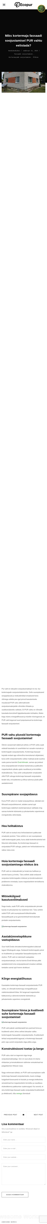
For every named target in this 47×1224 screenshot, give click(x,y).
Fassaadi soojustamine (23, 54)
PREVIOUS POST (10, 1115)
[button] (4, 4)
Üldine (35, 57)
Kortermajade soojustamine (20, 57)
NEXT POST (38, 1115)
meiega (19, 1093)
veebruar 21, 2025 (30, 50)
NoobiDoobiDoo (14, 50)
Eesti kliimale (23, 762)
